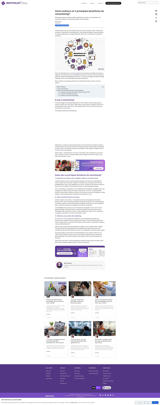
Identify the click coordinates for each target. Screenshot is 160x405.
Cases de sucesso (107, 373)
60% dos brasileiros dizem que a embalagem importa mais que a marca (103, 301)
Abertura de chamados (94, 370)
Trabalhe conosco (107, 375)
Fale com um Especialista (113, 3)
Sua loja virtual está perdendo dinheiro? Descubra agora (77, 301)
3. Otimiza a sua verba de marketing (69, 95)
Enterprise (48, 375)
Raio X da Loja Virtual (65, 375)
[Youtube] (108, 395)
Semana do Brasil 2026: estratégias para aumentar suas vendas (55, 301)
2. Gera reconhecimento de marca (68, 93)
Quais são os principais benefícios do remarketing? (70, 90)
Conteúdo (100, 3)
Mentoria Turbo (63, 373)
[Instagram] (103, 395)
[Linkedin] (105, 395)
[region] (80, 401)
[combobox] (148, 2)
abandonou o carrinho (85, 190)
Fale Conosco (106, 378)
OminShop (48, 373)
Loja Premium (49, 378)
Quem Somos (106, 370)
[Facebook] (100, 395)
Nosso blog (76, 370)
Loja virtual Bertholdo (93, 373)
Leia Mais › (48, 314)
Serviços (92, 3)
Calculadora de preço (79, 375)
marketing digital (75, 73)
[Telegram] (110, 395)
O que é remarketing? (62, 88)
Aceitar (155, 402)
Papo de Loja (77, 373)
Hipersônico (62, 378)
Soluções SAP (63, 383)
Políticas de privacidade (108, 380)
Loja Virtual (83, 3)
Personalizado (140, 402)
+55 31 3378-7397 (80, 397)
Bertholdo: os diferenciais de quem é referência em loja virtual (103, 341)
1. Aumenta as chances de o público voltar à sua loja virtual (75, 92)
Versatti (62, 380)
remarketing (67, 108)
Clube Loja (48, 370)
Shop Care (62, 370)
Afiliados (105, 383)
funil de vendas (59, 150)
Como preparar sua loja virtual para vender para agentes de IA (78, 341)
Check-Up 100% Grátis (79, 378)
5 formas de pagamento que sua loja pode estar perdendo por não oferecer (55, 341)
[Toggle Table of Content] (102, 87)
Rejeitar (148, 402)
